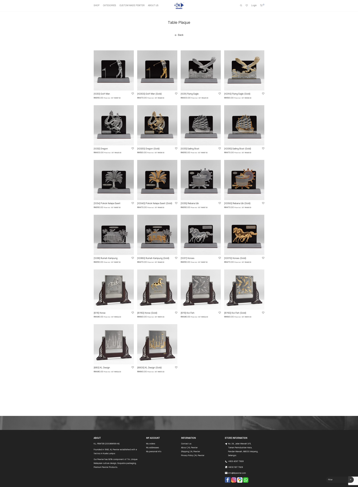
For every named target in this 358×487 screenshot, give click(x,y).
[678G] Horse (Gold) (147, 313)
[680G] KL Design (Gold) (149, 368)
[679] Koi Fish (187, 313)
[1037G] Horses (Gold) (235, 258)
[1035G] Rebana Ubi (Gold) (237, 203)
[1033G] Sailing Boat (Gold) (237, 149)
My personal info (153, 452)
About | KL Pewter (189, 448)
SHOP (97, 5)
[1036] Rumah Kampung (105, 258)
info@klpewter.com (237, 473)
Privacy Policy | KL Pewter (192, 456)
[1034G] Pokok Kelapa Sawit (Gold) (154, 203)
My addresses (152, 448)
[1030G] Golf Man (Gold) (149, 94)
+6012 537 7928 (235, 467)
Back (180, 35)
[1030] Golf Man (102, 94)
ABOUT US (153, 5)
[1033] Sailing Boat (190, 149)
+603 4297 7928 (235, 461)
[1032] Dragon (101, 149)
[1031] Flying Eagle (190, 94)
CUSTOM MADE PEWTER (132, 5)
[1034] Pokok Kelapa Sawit (107, 203)
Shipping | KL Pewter (190, 452)
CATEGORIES (109, 5)
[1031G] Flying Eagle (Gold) (237, 94)
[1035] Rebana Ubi (190, 203)
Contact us (186, 444)
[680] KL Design (102, 368)
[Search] (241, 6)
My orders (150, 444)
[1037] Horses (187, 258)
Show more (97, 98)
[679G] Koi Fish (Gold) (235, 313)
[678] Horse (99, 313)
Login (254, 5)
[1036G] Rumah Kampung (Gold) (153, 258)
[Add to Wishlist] (132, 93)
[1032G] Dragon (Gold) (148, 149)
